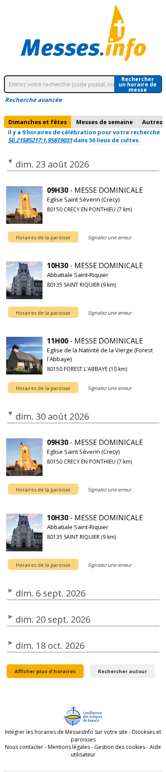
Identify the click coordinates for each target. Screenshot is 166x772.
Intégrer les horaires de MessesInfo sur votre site (66, 732)
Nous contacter (24, 747)
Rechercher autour (122, 671)
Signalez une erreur (109, 237)
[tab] (37, 122)
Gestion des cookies (119, 747)
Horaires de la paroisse (43, 237)
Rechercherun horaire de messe (138, 84)
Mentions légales (69, 747)
